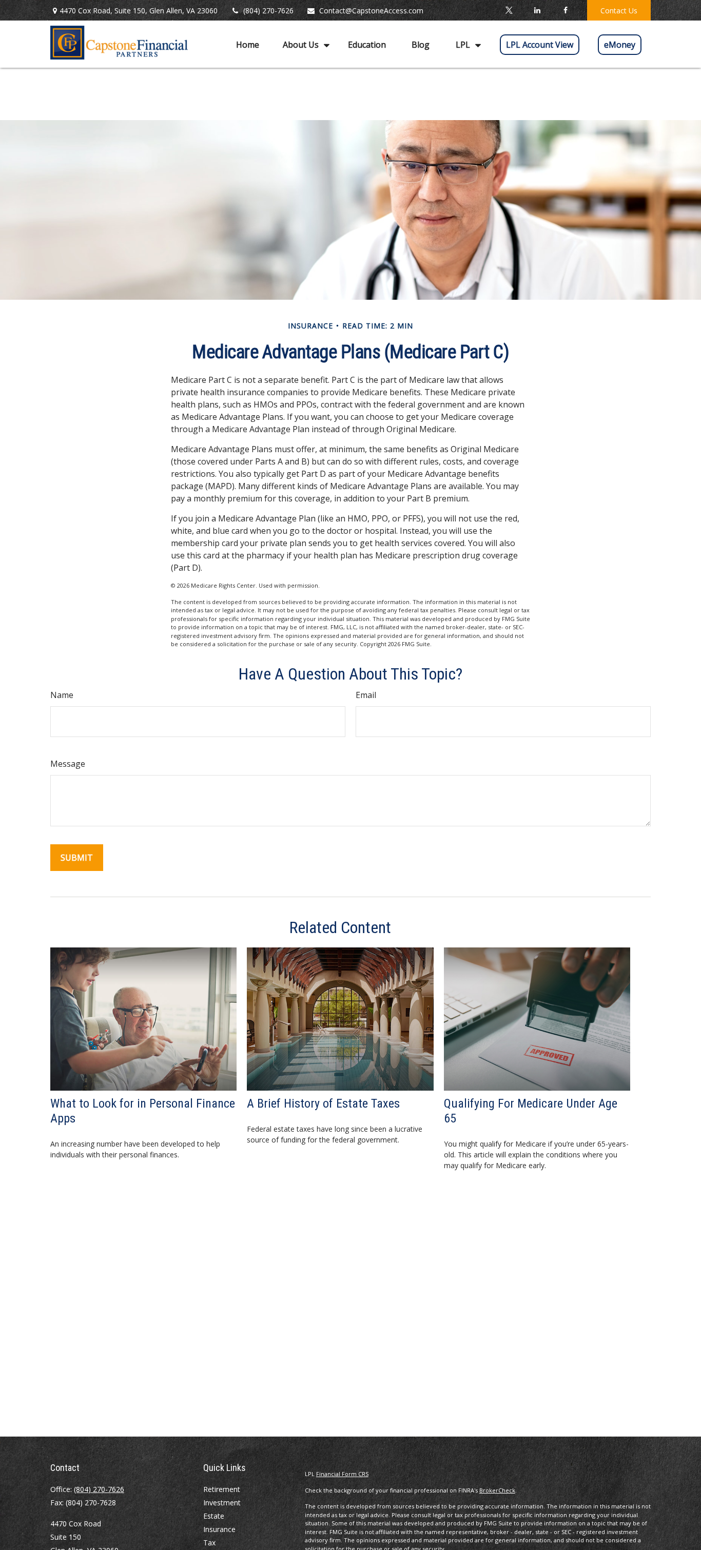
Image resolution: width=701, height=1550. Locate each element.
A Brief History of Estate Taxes (323, 1103)
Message (67, 763)
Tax (209, 1542)
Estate (213, 1516)
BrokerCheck (497, 1490)
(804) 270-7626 (268, 10)
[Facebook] (565, 10)
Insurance (219, 1529)
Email (366, 695)
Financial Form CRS (342, 1474)
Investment (222, 1502)
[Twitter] (508, 10)
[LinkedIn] (537, 10)
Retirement (221, 1489)
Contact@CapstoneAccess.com (371, 10)
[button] (247, 44)
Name (61, 695)
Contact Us (618, 10)
